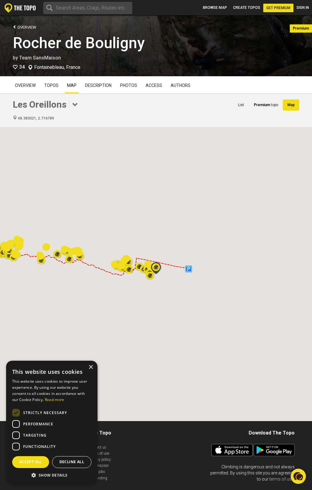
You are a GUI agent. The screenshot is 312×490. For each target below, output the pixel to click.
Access (154, 85)
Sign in (302, 7)
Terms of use (99, 453)
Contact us (97, 447)
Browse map (215, 7)
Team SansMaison (40, 58)
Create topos (246, 7)
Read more (54, 399)
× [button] (90, 367)
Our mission (99, 465)
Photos (128, 85)
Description (98, 85)
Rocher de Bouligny (78, 43)
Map (71, 85)
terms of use (281, 479)
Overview (26, 27)
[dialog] (52, 422)
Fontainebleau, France (57, 67)
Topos (51, 85)
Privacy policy (100, 459)
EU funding (98, 478)
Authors (180, 85)
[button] (156, 268)
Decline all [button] (71, 461)
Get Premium (278, 8)
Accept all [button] (30, 461)
